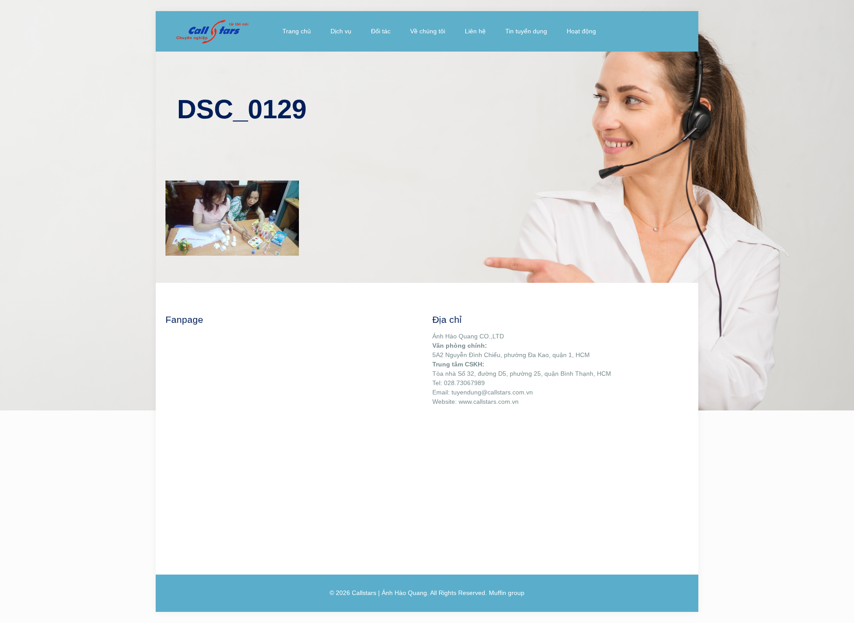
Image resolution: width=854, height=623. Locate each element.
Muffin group (506, 592)
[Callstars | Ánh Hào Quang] (212, 31)
